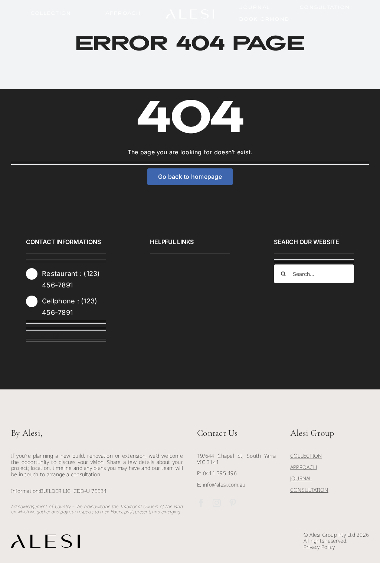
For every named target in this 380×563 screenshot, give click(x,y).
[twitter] (42, 336)
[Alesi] (190, 12)
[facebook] (29, 336)
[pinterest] (233, 503)
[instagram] (56, 336)
